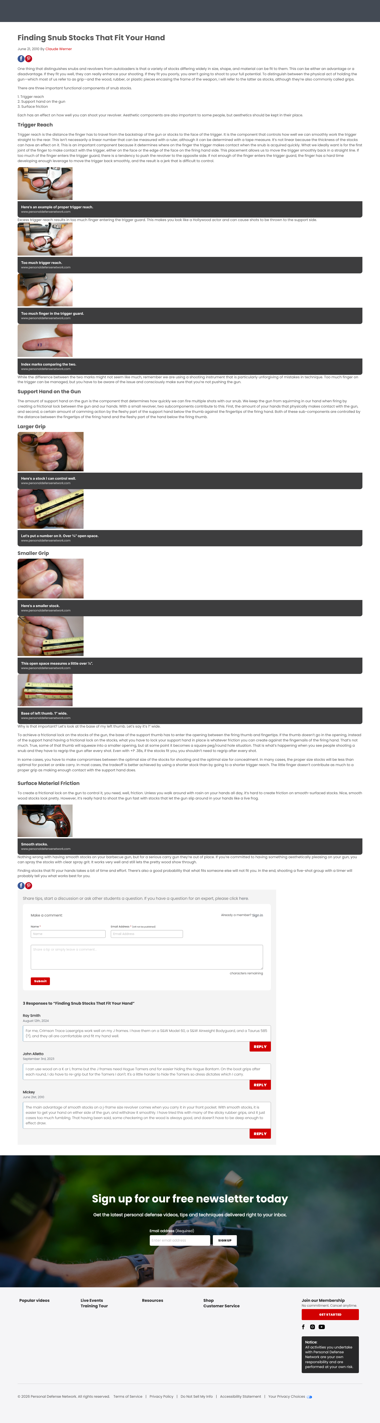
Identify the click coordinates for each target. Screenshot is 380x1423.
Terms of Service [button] (127, 1396)
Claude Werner (59, 48)
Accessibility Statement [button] (240, 1396)
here (243, 898)
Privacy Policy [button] (162, 1396)
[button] (21, 58)
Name (36, 927)
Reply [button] (260, 1046)
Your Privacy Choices (287, 1396)
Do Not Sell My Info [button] (197, 1396)
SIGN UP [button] (225, 1240)
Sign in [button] (257, 915)
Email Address (133, 927)
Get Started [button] (330, 1314)
